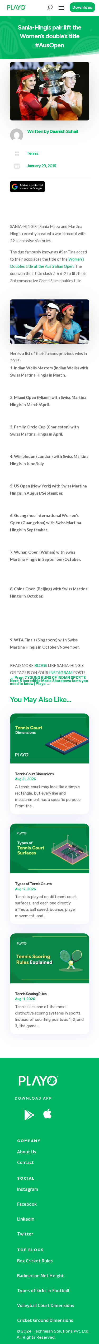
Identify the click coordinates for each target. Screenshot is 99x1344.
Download (82, 7)
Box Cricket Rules (35, 1261)
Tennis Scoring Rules (30, 994)
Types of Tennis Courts (33, 884)
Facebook (27, 1204)
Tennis (32, 153)
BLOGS (40, 665)
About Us (26, 1152)
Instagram (27, 1189)
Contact (25, 1162)
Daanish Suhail (64, 131)
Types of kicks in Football (43, 1290)
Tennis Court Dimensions (34, 774)
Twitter (25, 1234)
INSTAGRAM (60, 672)
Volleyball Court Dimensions (45, 1305)
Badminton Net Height (40, 1276)
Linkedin (25, 1219)
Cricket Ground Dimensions (45, 1320)
